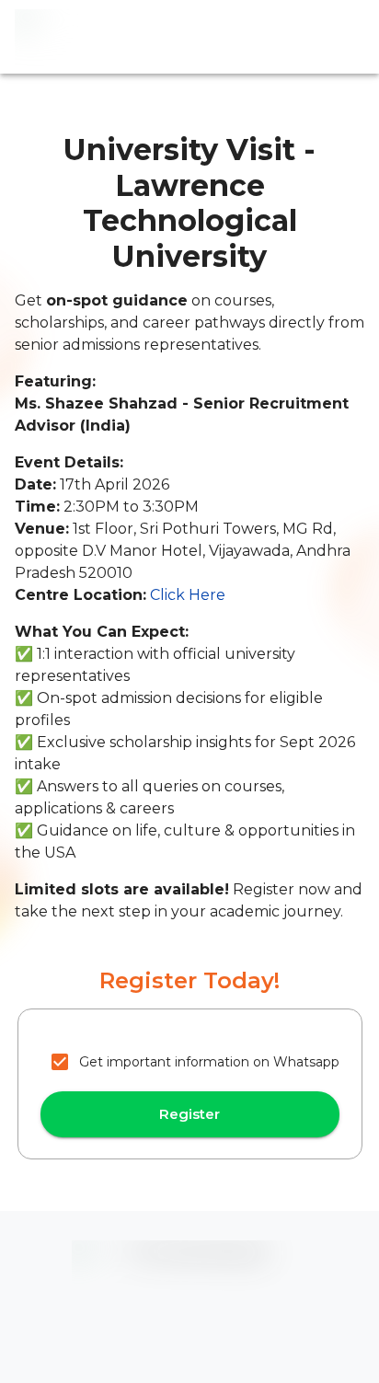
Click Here (187, 595)
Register (189, 1114)
